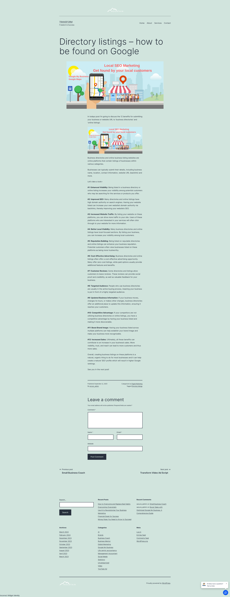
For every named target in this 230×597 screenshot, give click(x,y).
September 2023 (65, 547)
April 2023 (63, 553)
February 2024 (65, 535)
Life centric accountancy (107, 550)
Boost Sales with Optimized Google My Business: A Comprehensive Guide (150, 510)
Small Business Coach (158, 504)
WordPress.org (142, 541)
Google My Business (105, 547)
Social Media (102, 557)
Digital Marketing (137, 384)
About (149, 23)
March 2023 (64, 557)
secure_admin (94, 386)
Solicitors (101, 560)
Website (90, 444)
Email (119, 432)
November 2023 (65, 541)
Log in (139, 532)
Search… (62, 500)
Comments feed (143, 538)
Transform (66, 22)
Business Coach (104, 538)
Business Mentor (104, 541)
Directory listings (137, 386)
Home (141, 23)
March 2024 (64, 532)
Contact (167, 23)
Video (100, 566)
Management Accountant (107, 553)
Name (90, 432)
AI (98, 532)
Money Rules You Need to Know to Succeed (114, 519)
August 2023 (64, 550)
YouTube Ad (102, 569)
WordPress (166, 583)
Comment (92, 410)
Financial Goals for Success (108, 516)
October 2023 (64, 544)
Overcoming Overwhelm (107, 507)
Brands (100, 535)
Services (158, 23)
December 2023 (65, 538)
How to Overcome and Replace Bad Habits (114, 504)
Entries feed (141, 535)
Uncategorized (103, 563)
